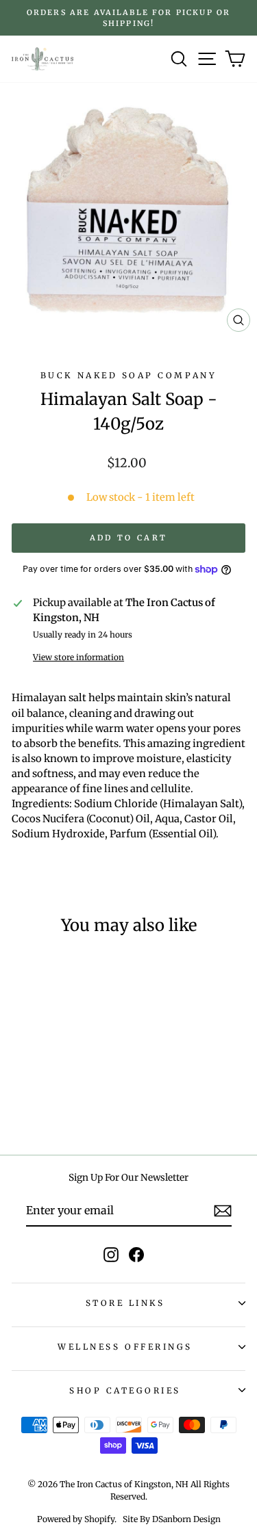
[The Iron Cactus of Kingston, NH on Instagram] (111, 1254)
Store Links (125, 1303)
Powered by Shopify (75, 1519)
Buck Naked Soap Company (128, 375)
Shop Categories (125, 1390)
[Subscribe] (223, 1211)
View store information (78, 657)
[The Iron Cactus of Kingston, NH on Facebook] (136, 1254)
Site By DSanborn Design (172, 1519)
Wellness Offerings (125, 1347)
